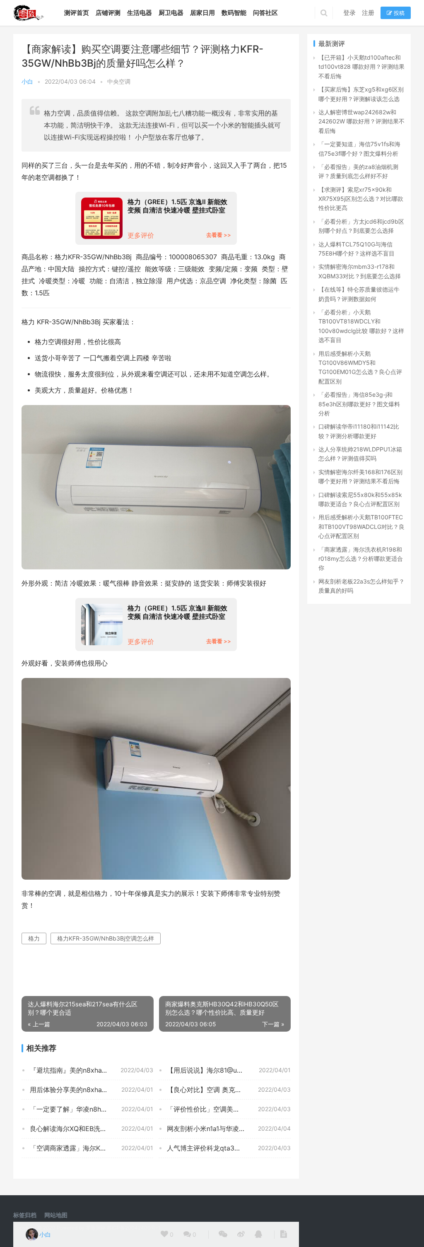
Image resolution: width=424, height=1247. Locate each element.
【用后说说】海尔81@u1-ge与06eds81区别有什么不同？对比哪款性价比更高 (228, 1070)
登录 (349, 13)
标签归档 (24, 1214)
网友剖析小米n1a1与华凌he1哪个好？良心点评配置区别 (228, 1128)
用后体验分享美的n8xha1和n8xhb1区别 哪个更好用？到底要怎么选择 (91, 1089)
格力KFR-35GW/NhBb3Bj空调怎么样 (105, 938)
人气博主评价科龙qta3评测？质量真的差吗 (228, 1148)
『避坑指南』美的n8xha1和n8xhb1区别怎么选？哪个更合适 (91, 1070)
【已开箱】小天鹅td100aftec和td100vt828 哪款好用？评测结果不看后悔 (361, 67)
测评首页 (76, 13)
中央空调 (118, 81)
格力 (34, 938)
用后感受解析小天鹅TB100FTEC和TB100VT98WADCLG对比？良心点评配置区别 (361, 526)
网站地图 (55, 1214)
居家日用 (202, 13)
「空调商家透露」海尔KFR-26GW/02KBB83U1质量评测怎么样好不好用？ (91, 1148)
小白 (27, 81)
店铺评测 (108, 13)
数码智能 (234, 13)
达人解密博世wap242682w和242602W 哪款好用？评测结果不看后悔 (361, 121)
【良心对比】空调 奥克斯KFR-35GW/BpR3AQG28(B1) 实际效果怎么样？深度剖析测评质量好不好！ (228, 1089)
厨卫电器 (171, 13)
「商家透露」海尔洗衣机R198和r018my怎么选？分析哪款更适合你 (360, 559)
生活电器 (139, 13)
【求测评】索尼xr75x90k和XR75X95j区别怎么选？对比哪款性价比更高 (360, 199)
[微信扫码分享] (222, 1234)
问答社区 (265, 13)
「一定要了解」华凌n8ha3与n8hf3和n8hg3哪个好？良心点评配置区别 (91, 1109)
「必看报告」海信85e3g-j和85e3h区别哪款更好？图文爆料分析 (359, 404)
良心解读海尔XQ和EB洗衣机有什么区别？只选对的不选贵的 (91, 1128)
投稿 (398, 13)
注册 (368, 13)
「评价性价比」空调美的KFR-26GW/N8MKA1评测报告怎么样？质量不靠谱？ (228, 1109)
